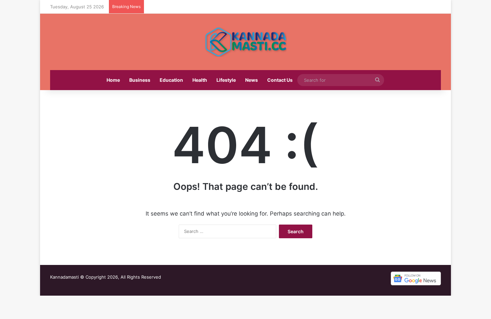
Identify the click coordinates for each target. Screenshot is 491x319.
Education (171, 80)
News (251, 80)
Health (199, 80)
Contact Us (280, 80)
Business (139, 80)
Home (113, 80)
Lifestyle (226, 80)
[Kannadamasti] (245, 42)
